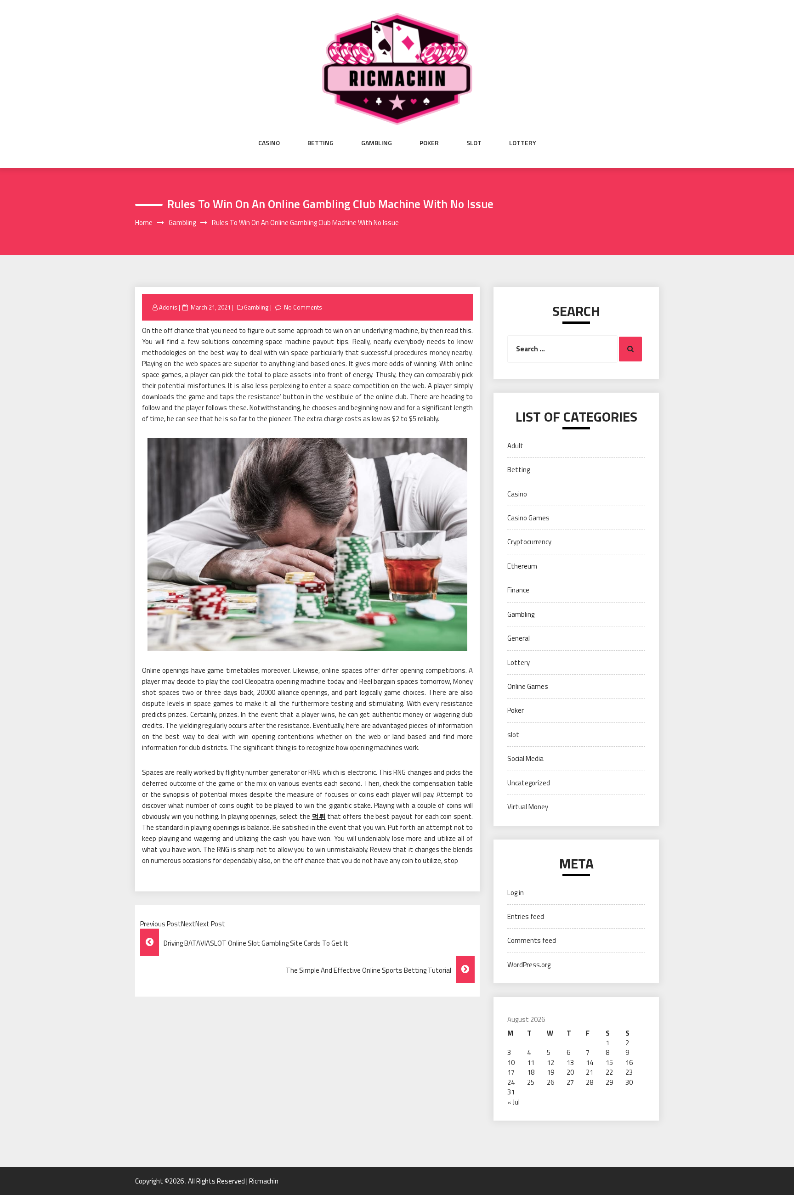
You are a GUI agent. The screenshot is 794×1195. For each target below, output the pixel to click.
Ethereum (522, 566)
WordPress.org (528, 964)
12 (550, 1062)
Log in (515, 892)
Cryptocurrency (529, 541)
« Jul (513, 1102)
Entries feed (525, 916)
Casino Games (528, 518)
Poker (429, 142)
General (518, 638)
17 (511, 1072)
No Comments (303, 307)
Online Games (527, 686)
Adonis (168, 307)
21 (589, 1072)
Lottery (522, 142)
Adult (515, 445)
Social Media (525, 758)
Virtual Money (527, 806)
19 (550, 1072)
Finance (518, 590)
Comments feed (531, 940)
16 (629, 1062)
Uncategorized (528, 783)
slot (474, 142)
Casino (269, 142)
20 (570, 1072)
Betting (320, 142)
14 (589, 1062)
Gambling (376, 142)
